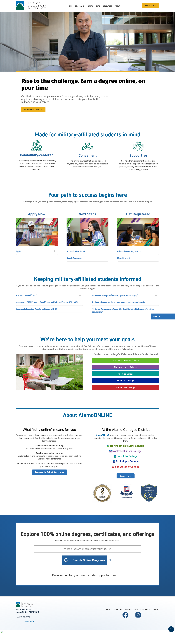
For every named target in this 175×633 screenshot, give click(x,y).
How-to (90, 6)
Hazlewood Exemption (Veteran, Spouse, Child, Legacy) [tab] (115, 295)
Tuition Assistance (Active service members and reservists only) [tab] (118, 302)
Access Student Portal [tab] (76, 251)
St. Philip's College (125, 380)
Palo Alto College (125, 374)
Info (98, 6)
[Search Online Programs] (66, 560)
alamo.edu (29, 621)
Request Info (151, 5)
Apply (156, 316)
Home (70, 6)
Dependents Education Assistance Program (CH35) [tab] (37, 309)
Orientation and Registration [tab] (129, 251)
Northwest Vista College (125, 367)
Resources (107, 6)
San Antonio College (125, 387)
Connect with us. (32, 109)
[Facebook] (125, 617)
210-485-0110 (24, 617)
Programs (79, 6)
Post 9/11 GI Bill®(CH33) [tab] (26, 295)
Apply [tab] (18, 251)
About (117, 6)
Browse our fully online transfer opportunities (84, 575)
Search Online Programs (89, 560)
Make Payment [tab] (123, 258)
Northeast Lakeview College (125, 360)
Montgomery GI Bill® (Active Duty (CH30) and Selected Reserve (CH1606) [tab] (47, 302)
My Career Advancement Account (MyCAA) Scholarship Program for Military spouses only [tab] (123, 310)
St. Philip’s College (127, 461)
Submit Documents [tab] (74, 258)
